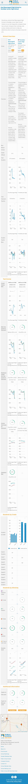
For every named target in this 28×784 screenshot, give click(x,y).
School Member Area (6, 766)
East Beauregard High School (11, 41)
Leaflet (19, 731)
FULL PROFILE (12, 710)
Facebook (15, 777)
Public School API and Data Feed (9, 771)
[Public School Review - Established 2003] (14, 2)
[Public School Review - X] (12, 777)
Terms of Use (10, 782)
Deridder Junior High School (21, 42)
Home (2, 747)
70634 (9, 48)
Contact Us (3, 764)
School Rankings (5, 754)
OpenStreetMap (24, 731)
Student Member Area (6, 756)
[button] (7, 719)
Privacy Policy (17, 782)
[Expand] (3, 721)
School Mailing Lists (6, 768)
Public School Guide (6, 759)
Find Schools (4, 751)
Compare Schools (5, 761)
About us (3, 749)
